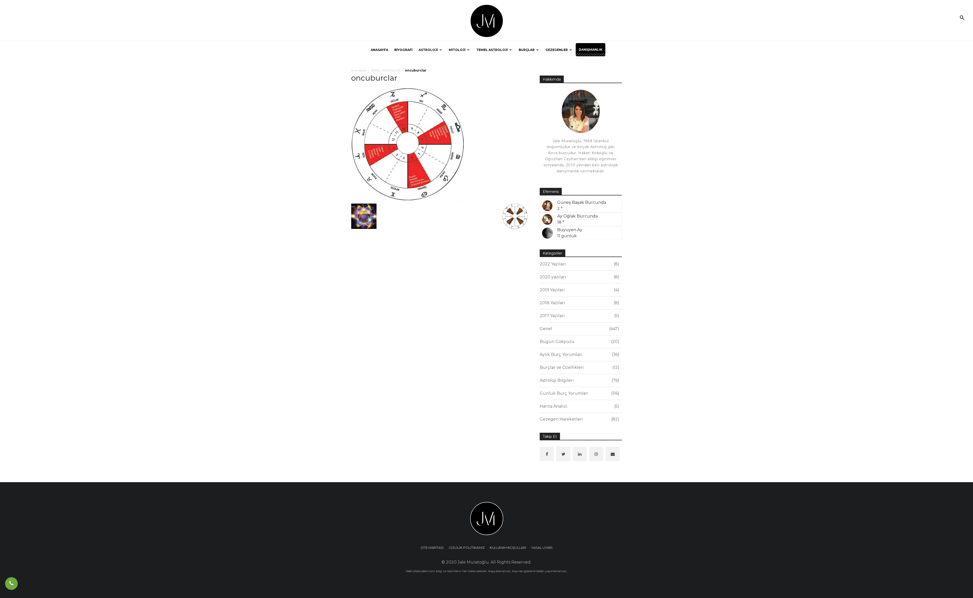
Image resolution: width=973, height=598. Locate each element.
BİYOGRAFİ (403, 50)
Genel (579, 328)
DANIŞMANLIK (590, 49)
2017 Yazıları (579, 315)
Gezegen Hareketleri (579, 419)
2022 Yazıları (579, 264)
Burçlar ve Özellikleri (579, 367)
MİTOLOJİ (457, 50)
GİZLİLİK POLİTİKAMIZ (467, 548)
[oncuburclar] (407, 144)
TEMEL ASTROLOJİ (492, 50)
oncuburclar (374, 78)
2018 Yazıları (579, 302)
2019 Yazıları (579, 289)
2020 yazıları (579, 277)
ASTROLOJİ (428, 50)
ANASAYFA (379, 50)
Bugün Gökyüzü (579, 341)
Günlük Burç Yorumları (579, 393)
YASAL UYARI (541, 548)
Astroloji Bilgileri (579, 380)
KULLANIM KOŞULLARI (508, 548)
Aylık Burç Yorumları (579, 354)
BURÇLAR (527, 50)
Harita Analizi (579, 406)
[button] (962, 18)
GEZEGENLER (557, 50)
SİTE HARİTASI (432, 548)
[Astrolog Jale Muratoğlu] (486, 20)
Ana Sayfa (358, 70)
